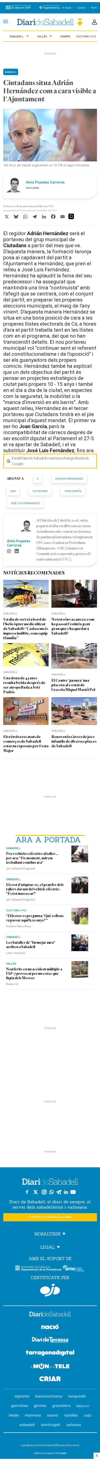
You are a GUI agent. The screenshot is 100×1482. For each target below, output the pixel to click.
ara (13, 491)
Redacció (12, 984)
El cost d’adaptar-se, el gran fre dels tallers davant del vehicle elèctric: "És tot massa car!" (35, 889)
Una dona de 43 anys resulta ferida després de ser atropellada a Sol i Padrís (24, 685)
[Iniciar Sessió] (94, 22)
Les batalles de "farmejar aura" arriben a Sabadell (30, 945)
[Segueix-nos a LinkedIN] (66, 1192)
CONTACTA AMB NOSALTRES (50, 1217)
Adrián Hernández (69, 478)
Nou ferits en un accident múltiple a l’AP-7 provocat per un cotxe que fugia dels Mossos (34, 973)
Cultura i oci (86, 36)
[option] (50, 139)
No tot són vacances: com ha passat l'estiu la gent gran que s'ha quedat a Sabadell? (72, 626)
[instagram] (9, 551)
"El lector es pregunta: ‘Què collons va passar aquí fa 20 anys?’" (35, 918)
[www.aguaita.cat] (22, 1396)
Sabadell (19, 36)
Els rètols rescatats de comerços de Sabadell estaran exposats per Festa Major (26, 744)
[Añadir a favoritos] (71, 216)
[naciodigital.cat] (49, 1396)
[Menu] (5, 22)
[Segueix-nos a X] (35, 1192)
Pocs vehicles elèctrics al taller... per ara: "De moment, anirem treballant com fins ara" (32, 858)
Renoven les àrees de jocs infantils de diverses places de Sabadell (74, 741)
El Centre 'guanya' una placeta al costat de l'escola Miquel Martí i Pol (73, 685)
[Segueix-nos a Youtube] (73, 1192)
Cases (81, 8)
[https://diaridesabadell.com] (50, 1315)
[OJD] (50, 1290)
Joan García (73, 491)
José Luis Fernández (25, 503)
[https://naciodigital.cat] (50, 1327)
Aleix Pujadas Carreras (45, 182)
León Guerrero (15, 952)
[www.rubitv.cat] (87, 1415)
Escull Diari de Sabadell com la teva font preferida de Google (50, 461)
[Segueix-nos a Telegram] (58, 1192)
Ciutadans (40, 491)
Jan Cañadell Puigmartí (20, 868)
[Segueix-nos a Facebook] (26, 1192)
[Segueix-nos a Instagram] (44, 1192)
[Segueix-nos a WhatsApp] (51, 1192)
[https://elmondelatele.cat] (50, 1367)
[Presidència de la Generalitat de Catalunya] (38, 1268)
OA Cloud (60, 1453)
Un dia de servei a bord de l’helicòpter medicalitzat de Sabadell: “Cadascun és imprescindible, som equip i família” (25, 628)
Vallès (45, 36)
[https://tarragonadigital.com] (50, 1353)
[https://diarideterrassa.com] (50, 1340)
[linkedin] (17, 551)
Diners (65, 36)
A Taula (66, 8)
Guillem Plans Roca (18, 926)
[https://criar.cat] (50, 1379)
